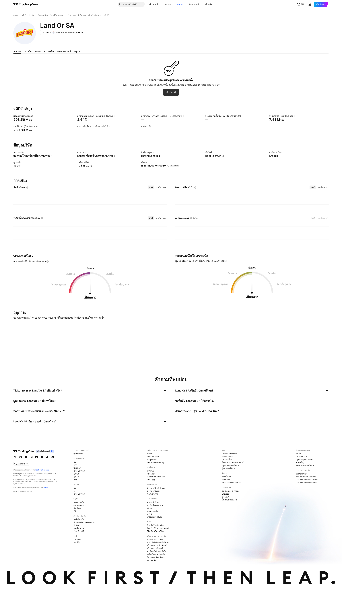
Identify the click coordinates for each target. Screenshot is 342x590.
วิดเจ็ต (298, 454)
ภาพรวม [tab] (17, 51)
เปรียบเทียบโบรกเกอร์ (156, 477)
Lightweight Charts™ (304, 459)
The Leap (151, 480)
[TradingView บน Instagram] (31, 457)
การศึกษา (226, 480)
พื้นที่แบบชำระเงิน (229, 500)
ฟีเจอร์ (149, 454)
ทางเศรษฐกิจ (78, 502)
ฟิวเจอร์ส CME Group (156, 488)
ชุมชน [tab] (38, 51)
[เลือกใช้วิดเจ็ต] (164, 256)
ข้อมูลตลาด (152, 459)
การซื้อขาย (226, 477)
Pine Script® (78, 531)
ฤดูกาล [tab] (77, 51)
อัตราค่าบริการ (153, 456)
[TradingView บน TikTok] (47, 457)
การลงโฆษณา (301, 474)
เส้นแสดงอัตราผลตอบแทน (84, 522)
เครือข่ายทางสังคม (229, 454)
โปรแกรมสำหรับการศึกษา (306, 482)
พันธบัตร (77, 468)
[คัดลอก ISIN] (168, 166)
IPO (75, 511)
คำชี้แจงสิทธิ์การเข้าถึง (156, 551)
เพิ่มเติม (209, 4)
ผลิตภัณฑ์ (153, 4)
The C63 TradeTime (155, 531)
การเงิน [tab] (28, 51)
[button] (160, 4)
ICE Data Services (42, 470)
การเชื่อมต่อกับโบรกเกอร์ (306, 477)
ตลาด (179, 4)
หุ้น (74, 462)
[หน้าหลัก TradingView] (26, 4)
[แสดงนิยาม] (35, 116)
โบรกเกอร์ (194, 4)
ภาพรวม (150, 471)
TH (302, 4)
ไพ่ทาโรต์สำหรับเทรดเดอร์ (158, 528)
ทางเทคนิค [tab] (49, 51)
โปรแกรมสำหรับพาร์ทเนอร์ (307, 480)
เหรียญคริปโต (79, 471)
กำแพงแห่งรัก (227, 456)
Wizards (225, 494)
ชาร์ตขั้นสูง (300, 462)
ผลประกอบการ (79, 505)
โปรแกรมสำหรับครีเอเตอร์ (233, 462)
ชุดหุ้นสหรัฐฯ (152, 494)
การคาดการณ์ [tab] (64, 51)
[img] (79, 32)
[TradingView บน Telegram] (42, 457)
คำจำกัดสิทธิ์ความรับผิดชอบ (158, 542)
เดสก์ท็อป (77, 542)
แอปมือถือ (77, 539)
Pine (75, 480)
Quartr (46, 488)
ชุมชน (168, 4)
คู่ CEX (76, 474)
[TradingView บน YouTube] (26, 457)
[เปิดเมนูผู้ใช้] (309, 4)
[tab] (151, 187)
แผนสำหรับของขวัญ (155, 462)
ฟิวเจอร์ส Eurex (153, 491)
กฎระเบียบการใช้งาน (230, 465)
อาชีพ (149, 514)
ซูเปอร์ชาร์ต (78, 454)
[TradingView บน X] (15, 457)
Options (76, 525)
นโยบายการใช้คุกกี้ (155, 548)
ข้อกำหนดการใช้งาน (155, 539)
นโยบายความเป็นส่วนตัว (157, 545)
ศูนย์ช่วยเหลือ (152, 511)
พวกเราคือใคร (153, 502)
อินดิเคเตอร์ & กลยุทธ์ (231, 491)
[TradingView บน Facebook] (20, 457)
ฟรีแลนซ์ (226, 497)
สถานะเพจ (151, 560)
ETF (75, 465)
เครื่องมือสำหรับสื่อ (154, 517)
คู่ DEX (76, 477)
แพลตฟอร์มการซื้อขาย (305, 465)
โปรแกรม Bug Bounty (156, 557)
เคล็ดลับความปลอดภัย (156, 554)
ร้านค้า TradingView (155, 525)
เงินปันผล (77, 508)
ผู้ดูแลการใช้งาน (229, 468)
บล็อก (149, 508)
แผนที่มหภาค (78, 528)
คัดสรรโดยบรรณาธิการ (232, 482)
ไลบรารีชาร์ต (301, 456)
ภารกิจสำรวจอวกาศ (155, 505)
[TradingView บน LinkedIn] (36, 457)
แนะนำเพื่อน (227, 459)
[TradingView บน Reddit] (53, 457)
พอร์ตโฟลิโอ (78, 519)
